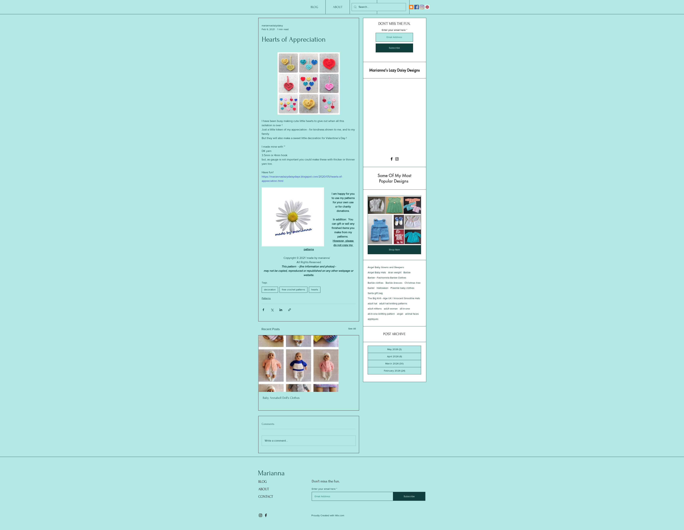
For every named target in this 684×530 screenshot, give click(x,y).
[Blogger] (411, 7)
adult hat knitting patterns (393, 316)
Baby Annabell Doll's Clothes (281, 398)
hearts (314, 289)
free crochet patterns (293, 289)
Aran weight (394, 285)
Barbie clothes (376, 296)
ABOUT (263, 489)
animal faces (412, 327)
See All (352, 328)
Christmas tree (413, 296)
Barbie (407, 285)
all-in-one (405, 322)
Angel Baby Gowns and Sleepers (386, 280)
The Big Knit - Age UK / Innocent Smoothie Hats (394, 311)
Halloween (382, 301)
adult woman (391, 322)
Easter (371, 301)
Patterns (266, 298)
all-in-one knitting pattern (381, 327)
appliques (373, 332)
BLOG (262, 482)
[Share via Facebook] (263, 309)
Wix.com (339, 515)
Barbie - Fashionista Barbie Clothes (387, 291)
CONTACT (265, 497)
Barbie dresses (394, 296)
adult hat (372, 316)
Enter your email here (394, 30)
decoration (270, 289)
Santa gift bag (375, 306)
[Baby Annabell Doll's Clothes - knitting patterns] (308, 363)
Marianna (271, 473)
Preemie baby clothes (402, 301)
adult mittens (375, 322)
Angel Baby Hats (377, 285)
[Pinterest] (427, 7)
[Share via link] (289, 309)
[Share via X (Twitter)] (272, 309)
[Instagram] (422, 7)
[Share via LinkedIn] (281, 309)
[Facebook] (416, 7)
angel (400, 327)
